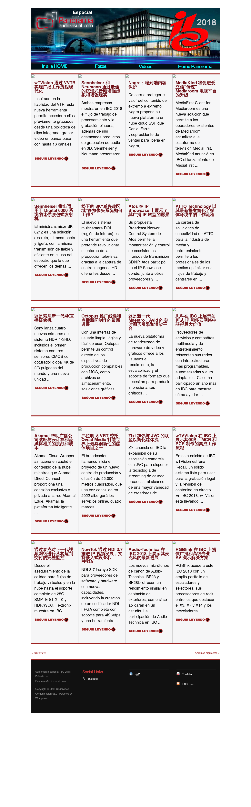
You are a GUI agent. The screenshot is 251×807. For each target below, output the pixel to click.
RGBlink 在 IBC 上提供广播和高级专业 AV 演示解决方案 (196, 553)
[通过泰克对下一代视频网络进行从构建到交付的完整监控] (33, 543)
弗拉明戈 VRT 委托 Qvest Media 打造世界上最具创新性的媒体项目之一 (100, 441)
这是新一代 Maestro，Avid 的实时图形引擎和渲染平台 (148, 322)
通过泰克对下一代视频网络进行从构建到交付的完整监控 (53, 553)
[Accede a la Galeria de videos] (149, 67)
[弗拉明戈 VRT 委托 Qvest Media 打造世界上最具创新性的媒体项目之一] (80, 429)
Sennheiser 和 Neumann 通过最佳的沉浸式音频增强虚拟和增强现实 (100, 88)
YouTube (187, 674)
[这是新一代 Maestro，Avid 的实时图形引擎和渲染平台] (127, 310)
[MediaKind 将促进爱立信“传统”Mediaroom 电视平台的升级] (174, 76)
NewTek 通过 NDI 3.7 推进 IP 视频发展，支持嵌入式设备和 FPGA (102, 555)
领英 (137, 674)
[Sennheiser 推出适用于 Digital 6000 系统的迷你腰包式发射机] (33, 200)
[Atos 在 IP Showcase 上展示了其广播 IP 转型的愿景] (127, 200)
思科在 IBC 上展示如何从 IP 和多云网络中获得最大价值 (196, 320)
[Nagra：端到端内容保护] (127, 76)
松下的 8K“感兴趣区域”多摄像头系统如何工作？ (101, 210)
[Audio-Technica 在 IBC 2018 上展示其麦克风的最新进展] (127, 543)
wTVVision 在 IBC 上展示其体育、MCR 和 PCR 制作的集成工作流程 (196, 441)
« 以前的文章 (38, 653)
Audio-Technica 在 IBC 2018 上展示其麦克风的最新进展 (148, 553)
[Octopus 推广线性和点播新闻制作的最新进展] (80, 310)
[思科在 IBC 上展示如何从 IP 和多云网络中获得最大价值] (174, 310)
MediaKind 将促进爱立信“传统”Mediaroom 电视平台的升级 (196, 88)
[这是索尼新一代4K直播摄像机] (33, 310)
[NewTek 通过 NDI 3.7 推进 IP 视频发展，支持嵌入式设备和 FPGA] (80, 543)
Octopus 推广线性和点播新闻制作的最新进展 (101, 320)
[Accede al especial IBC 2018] (54, 67)
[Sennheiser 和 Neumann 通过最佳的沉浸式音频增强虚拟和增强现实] (80, 76)
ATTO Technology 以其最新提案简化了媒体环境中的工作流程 (196, 210)
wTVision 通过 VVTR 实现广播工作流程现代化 (54, 86)
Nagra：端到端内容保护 (147, 84)
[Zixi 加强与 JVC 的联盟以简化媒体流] (127, 429)
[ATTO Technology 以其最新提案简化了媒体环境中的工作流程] (174, 200)
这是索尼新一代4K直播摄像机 (54, 318)
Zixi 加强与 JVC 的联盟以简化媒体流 (148, 437)
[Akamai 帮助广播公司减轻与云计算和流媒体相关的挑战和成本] (33, 429)
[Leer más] (51, 158)
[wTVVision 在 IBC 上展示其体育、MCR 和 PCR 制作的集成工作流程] (174, 429)
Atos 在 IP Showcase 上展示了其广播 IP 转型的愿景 (148, 210)
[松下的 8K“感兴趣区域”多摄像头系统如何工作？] (80, 200)
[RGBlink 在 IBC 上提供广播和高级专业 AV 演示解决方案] (174, 543)
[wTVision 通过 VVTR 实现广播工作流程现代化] (33, 76)
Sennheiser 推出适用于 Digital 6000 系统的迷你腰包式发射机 (53, 212)
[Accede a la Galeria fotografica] (102, 67)
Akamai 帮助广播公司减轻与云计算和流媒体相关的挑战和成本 (53, 441)
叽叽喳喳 (93, 679)
